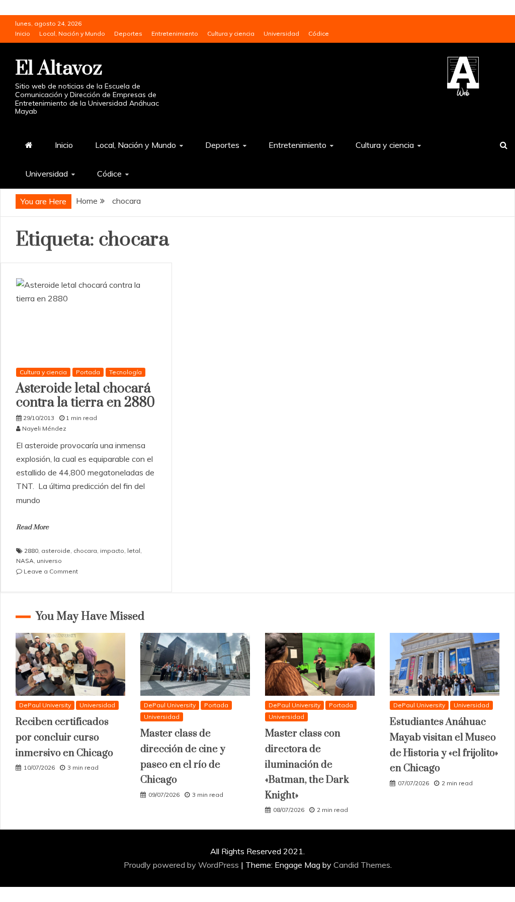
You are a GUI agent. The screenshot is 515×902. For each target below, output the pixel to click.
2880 (31, 550)
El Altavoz (58, 68)
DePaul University (45, 705)
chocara (85, 550)
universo (49, 560)
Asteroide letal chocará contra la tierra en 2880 (85, 396)
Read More (32, 527)
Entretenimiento (174, 33)
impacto (112, 550)
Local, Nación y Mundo (72, 33)
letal (133, 550)
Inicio (22, 33)
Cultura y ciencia (230, 33)
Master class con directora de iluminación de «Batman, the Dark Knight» (307, 764)
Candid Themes (361, 865)
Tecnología (125, 372)
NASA (25, 560)
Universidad (281, 33)
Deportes (128, 33)
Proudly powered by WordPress (182, 865)
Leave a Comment (51, 571)
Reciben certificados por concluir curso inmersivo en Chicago (64, 737)
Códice (318, 33)
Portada (88, 372)
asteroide (55, 550)
